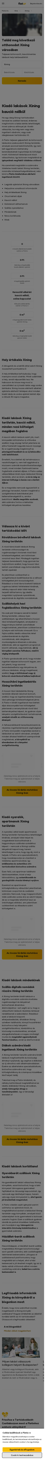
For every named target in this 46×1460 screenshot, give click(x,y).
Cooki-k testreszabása (22, 1455)
